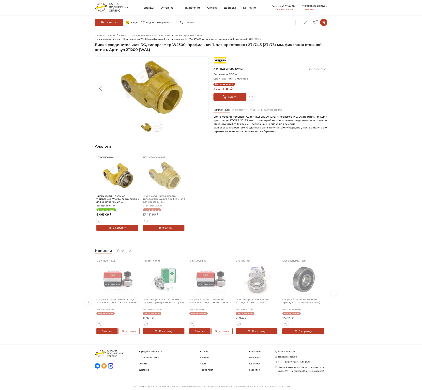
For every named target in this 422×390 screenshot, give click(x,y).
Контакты (254, 363)
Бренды (148, 7)
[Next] (334, 292)
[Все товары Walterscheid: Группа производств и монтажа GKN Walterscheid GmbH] (220, 60)
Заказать (107, 331)
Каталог (204, 351)
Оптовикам (168, 7)
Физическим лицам (150, 357)
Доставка (230, 7)
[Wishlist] (251, 97)
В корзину (119, 227)
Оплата (212, 7)
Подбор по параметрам (159, 22)
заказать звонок (284, 9)
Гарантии (254, 369)
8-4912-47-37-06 (285, 5)
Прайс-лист (206, 369)
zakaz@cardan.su (316, 7)
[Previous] (88, 301)
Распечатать (319, 68)
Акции (134, 22)
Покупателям (191, 7)
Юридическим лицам (151, 351)
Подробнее (129, 331)
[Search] (182, 22)
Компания (249, 7)
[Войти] (305, 22)
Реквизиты (255, 357)
